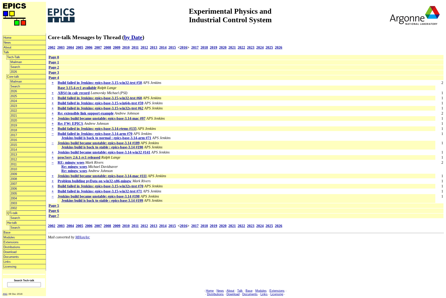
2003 (13, 203)
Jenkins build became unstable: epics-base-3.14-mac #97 (101, 118)
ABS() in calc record (74, 93)
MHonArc (82, 237)
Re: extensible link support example (86, 113)
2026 (13, 72)
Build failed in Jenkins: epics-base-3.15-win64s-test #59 (100, 103)
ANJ (5, 294)
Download (9, 252)
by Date (133, 37)
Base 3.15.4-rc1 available (77, 88)
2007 (13, 184)
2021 (13, 115)
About (7, 47)
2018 (13, 130)
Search (15, 67)
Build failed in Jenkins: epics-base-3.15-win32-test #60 (100, 98)
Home (7, 37)
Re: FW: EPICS (70, 123)
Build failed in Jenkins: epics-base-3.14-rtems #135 (97, 129)
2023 (13, 106)
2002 (13, 208)
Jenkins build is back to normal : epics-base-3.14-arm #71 (106, 138)
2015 (13, 145)
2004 (13, 198)
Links (7, 261)
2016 (13, 140)
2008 (13, 179)
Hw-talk (12, 222)
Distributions (11, 247)
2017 (13, 135)
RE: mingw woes (71, 162)
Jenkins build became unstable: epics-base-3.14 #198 (99, 196)
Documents (11, 257)
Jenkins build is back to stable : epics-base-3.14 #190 (102, 147)
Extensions (11, 242)
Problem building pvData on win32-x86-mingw (94, 181)
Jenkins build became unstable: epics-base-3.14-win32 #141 (104, 152)
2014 (13, 149)
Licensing (9, 266)
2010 (13, 169)
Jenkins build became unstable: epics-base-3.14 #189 (99, 143)
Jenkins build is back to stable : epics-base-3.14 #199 (102, 200)
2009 (13, 174)
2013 (13, 154)
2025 (13, 96)
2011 (13, 164)
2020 (13, 120)
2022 (13, 110)
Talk (6, 52)
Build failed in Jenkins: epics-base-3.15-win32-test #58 (100, 83)
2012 (13, 159)
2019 (13, 125)
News (7, 42)
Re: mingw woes (74, 167)
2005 (13, 193)
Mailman (16, 62)
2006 (13, 188)
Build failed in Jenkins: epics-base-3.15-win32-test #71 (100, 191)
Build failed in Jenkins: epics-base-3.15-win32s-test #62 (100, 108)
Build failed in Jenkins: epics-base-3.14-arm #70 (95, 134)
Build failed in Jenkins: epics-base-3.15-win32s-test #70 (100, 186)
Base (6, 232)
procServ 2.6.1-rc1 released (79, 157)
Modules (9, 237)
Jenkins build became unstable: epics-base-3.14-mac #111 (102, 176)
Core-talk (13, 76)
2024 (13, 101)
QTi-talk (12, 213)
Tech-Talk (13, 57)
